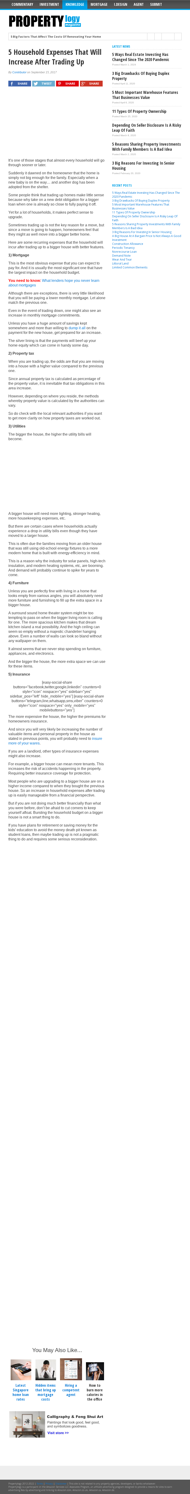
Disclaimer (60, 1483)
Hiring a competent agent (70, 1390)
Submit (156, 4)
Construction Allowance (127, 244)
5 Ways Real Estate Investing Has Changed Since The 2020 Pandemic (140, 57)
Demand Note (121, 256)
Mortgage (99, 4)
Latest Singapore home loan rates (21, 1392)
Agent (139, 4)
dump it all (77, 328)
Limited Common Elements (129, 267)
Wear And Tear (122, 259)
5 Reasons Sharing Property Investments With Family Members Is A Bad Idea (146, 146)
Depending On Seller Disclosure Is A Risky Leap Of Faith (146, 128)
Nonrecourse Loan (124, 252)
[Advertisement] (57, 124)
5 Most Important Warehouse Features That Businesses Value (145, 95)
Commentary (22, 4)
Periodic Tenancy (123, 248)
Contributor (19, 72)
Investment (49, 4)
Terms (40, 1483)
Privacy (49, 1483)
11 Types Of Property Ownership (139, 111)
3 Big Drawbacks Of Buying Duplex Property (140, 76)
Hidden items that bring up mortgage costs (45, 1392)
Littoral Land (120, 263)
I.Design (120, 4)
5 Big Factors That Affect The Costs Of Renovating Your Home (56, 36)
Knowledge (75, 4)
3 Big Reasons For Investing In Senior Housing (143, 165)
